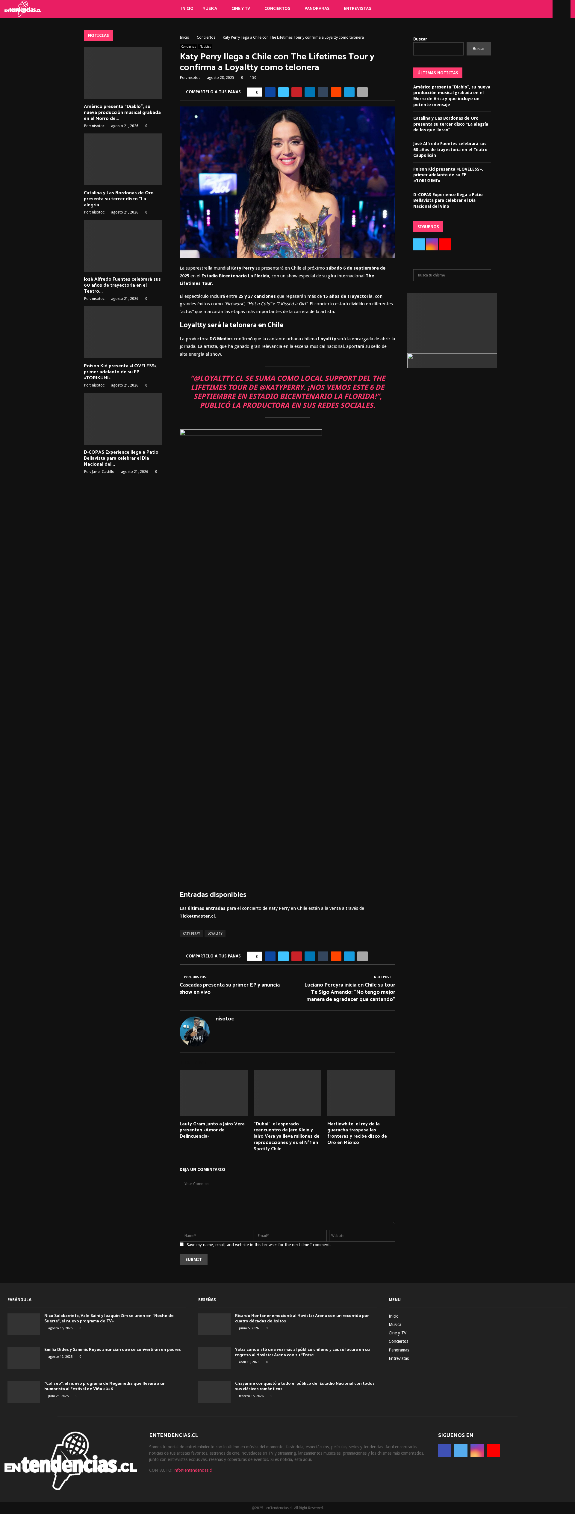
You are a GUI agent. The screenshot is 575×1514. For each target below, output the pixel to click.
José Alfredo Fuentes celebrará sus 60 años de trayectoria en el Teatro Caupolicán (450, 149)
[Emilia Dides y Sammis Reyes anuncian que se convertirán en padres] (23, 1358)
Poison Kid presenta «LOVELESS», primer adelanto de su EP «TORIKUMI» (121, 372)
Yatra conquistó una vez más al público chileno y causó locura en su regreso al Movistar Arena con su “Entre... (302, 1352)
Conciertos (277, 8)
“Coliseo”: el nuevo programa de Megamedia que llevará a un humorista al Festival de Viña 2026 (105, 1386)
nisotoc (194, 78)
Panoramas (317, 8)
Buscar (420, 39)
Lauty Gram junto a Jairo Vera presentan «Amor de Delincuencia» (212, 1130)
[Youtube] (539, 9)
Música (209, 8)
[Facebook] (520, 9)
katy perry (191, 933)
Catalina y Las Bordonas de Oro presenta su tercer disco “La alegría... (119, 199)
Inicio (187, 8)
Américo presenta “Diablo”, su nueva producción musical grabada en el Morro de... (122, 113)
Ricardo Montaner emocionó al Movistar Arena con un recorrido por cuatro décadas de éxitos (302, 1318)
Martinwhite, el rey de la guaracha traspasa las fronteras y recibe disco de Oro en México (357, 1133)
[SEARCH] (485, 275)
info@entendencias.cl (193, 1470)
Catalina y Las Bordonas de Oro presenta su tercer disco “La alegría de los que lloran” (450, 124)
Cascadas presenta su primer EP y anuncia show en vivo (230, 989)
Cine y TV (240, 8)
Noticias (205, 46)
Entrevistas (357, 8)
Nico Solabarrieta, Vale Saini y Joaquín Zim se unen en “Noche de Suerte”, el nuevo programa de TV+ (109, 1318)
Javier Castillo (103, 472)
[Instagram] (533, 9)
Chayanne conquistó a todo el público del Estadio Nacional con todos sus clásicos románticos (305, 1386)
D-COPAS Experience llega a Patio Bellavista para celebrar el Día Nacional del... (121, 458)
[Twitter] (526, 9)
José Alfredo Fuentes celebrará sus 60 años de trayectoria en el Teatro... (122, 285)
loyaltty (215, 933)
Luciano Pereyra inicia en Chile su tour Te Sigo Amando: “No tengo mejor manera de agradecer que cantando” (349, 992)
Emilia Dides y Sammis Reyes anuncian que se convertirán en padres (112, 1349)
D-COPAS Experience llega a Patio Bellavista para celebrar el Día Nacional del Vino (448, 200)
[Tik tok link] (546, 9)
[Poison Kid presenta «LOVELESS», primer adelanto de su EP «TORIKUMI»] (123, 332)
